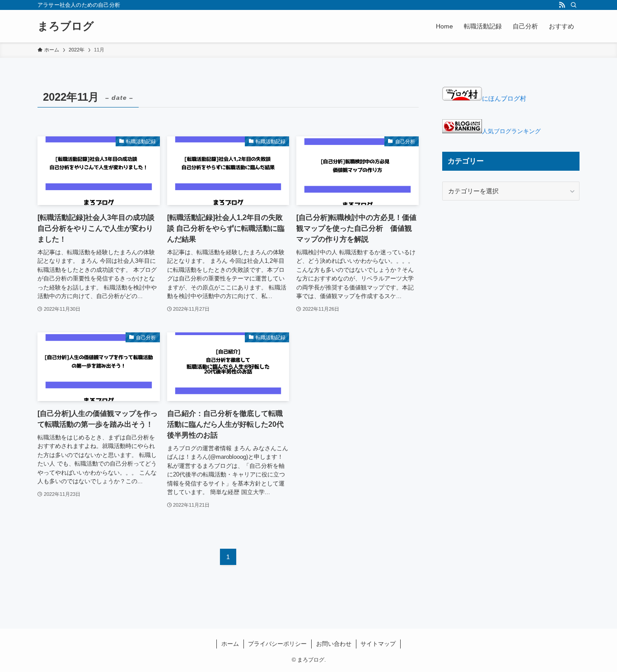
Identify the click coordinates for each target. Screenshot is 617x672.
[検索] (574, 5)
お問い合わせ (333, 643)
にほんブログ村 (504, 98)
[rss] (562, 5)
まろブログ (65, 26)
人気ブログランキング (511, 131)
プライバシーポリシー (277, 643)
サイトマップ (378, 643)
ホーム (230, 643)
